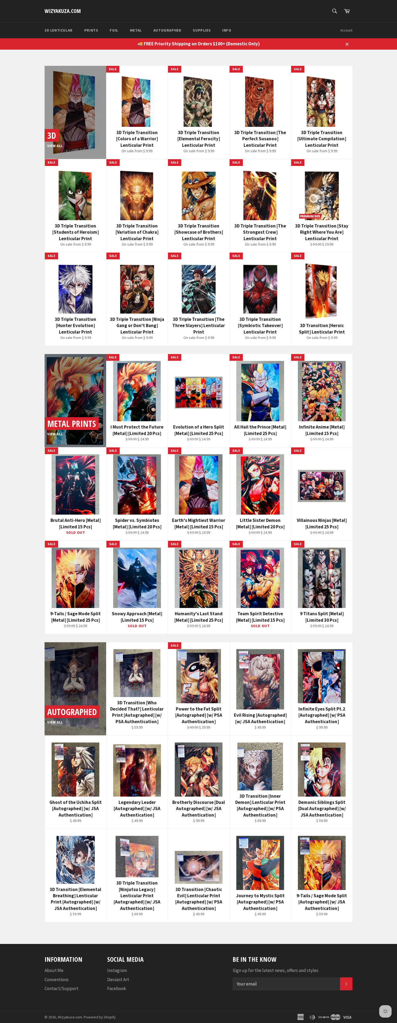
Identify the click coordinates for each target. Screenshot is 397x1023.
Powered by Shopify (100, 1017)
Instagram (117, 970)
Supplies (202, 30)
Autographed (167, 30)
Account (346, 30)
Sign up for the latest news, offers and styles (275, 970)
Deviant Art (118, 980)
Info (226, 30)
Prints (91, 30)
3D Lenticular (59, 30)
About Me (54, 970)
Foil (114, 30)
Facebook (116, 988)
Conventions (57, 980)
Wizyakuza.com (63, 11)
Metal (136, 30)
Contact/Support (61, 988)
